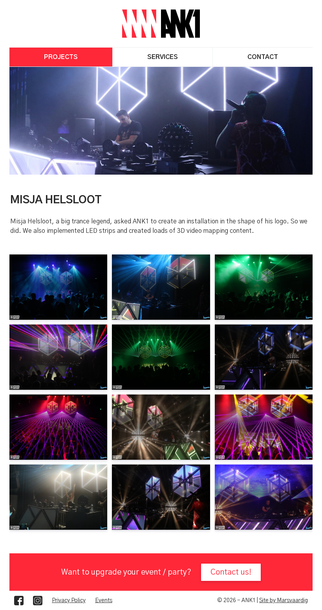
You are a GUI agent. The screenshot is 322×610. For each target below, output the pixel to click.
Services (162, 57)
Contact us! (230, 572)
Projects (61, 57)
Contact (262, 57)
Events (103, 600)
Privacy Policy (69, 600)
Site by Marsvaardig (283, 600)
